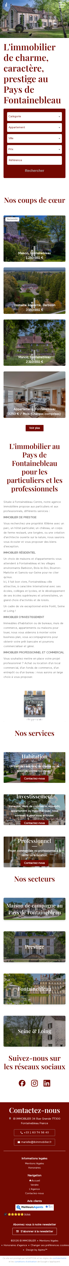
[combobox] (34, 116)
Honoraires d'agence (15, 1245)
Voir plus (34, 428)
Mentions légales (48, 1241)
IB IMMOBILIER (22, 1118)
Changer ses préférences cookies (50, 1245)
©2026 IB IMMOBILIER (23, 1241)
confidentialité (59, 1258)
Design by (36, 1250)
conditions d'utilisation (26, 1262)
